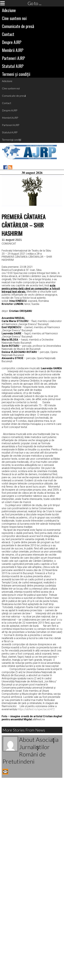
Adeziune (9, 10)
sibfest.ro (38, 719)
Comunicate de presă (18, 26)
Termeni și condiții (16, 74)
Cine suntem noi (14, 18)
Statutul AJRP (12, 66)
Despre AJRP (11, 42)
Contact (8, 34)
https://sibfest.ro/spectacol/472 (36, 709)
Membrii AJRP (12, 50)
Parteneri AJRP (13, 58)
